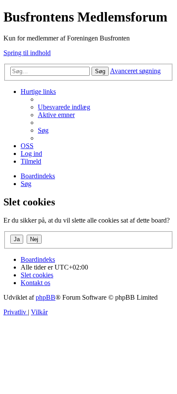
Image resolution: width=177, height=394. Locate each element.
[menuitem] (64, 107)
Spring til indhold (27, 52)
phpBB (45, 297)
